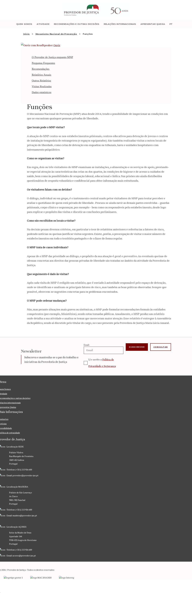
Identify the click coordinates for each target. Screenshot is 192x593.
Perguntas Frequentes (43, 63)
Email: (87, 344)
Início (26, 34)
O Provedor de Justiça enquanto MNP (52, 57)
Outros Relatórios (41, 80)
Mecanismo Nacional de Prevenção (56, 34)
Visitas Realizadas (42, 86)
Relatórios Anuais (41, 74)
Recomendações (40, 68)
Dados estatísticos (41, 92)
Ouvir (56, 45)
